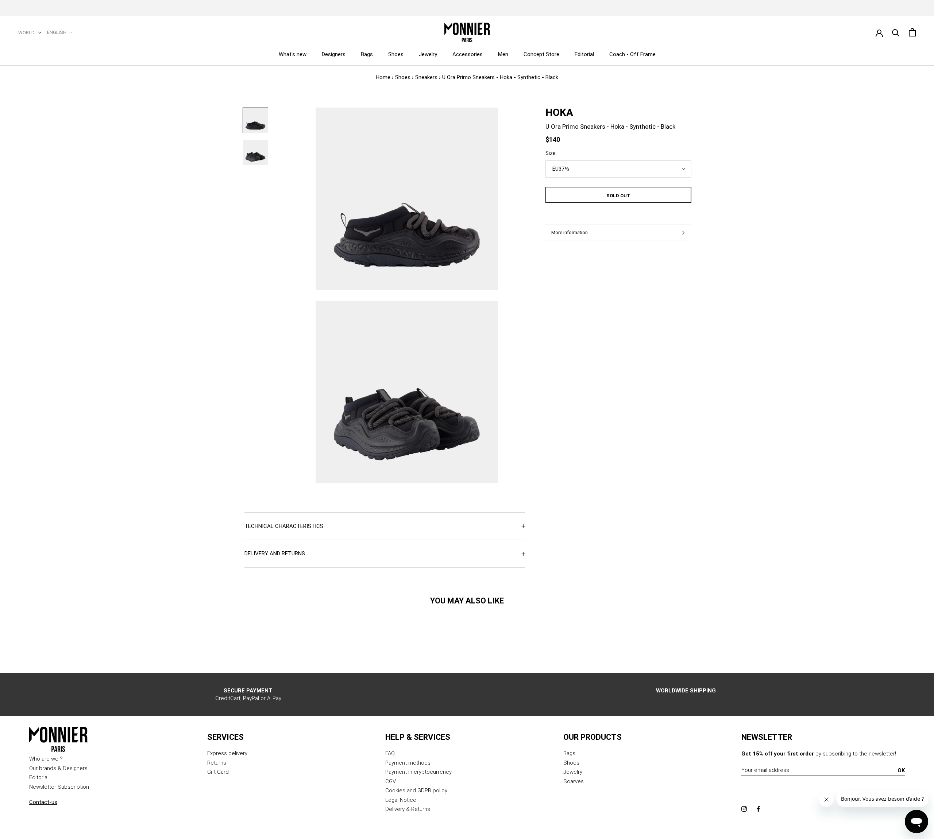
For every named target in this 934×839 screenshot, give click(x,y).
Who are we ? (46, 759)
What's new (292, 54)
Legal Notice (400, 800)
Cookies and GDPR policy (416, 790)
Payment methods (408, 763)
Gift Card (218, 772)
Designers (334, 54)
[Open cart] (912, 32)
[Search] (896, 32)
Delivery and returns (274, 553)
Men (503, 54)
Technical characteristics (283, 526)
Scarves (573, 781)
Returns (216, 763)
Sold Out (618, 195)
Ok (901, 770)
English (56, 32)
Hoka (559, 112)
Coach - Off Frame (632, 54)
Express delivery (227, 753)
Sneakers (426, 77)
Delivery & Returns (407, 809)
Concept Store (541, 54)
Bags (367, 54)
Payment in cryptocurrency (418, 772)
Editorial (584, 54)
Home (383, 77)
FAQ (390, 753)
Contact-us (43, 802)
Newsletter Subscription (59, 787)
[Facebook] (758, 808)
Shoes (396, 54)
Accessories (467, 54)
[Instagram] (744, 808)
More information (569, 232)
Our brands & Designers (58, 768)
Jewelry (428, 54)
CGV (390, 781)
